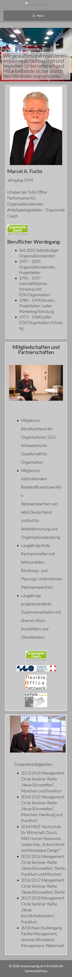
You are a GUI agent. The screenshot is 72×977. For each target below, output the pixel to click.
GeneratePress (36, 971)
